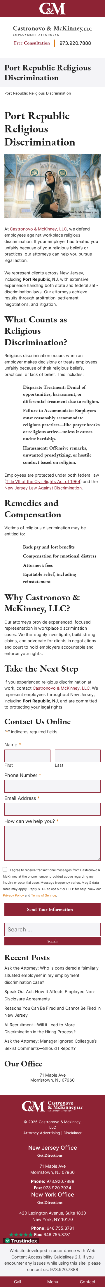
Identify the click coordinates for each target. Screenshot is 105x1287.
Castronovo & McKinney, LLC (38, 228)
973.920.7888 (75, 43)
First (8, 765)
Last (59, 765)
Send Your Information (50, 909)
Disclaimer (73, 1133)
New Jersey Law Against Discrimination (43, 487)
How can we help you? (31, 821)
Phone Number (22, 775)
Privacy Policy (13, 895)
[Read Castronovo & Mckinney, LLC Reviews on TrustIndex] (21, 1240)
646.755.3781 (52, 1228)
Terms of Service (43, 895)
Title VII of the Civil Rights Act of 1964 (43, 481)
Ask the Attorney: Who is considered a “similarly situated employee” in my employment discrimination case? (51, 975)
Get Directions (52, 1155)
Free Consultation (32, 43)
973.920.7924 (52, 1187)
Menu (52, 1281)
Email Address (22, 798)
